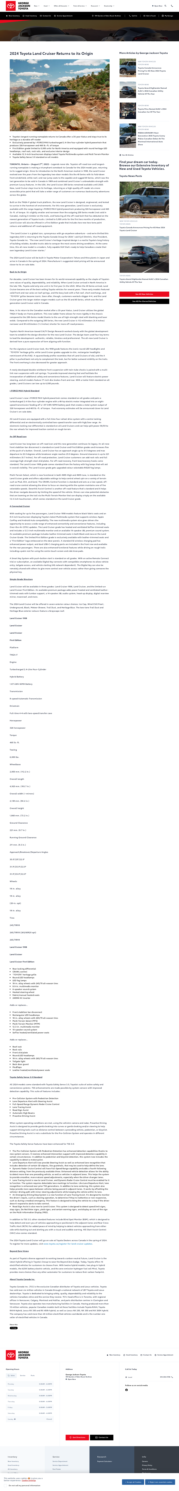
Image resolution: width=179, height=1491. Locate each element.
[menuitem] (37, 6)
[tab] (11, 1375)
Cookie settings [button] (29, 1480)
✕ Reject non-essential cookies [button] (160, 1482)
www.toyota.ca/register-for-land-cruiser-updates (67, 1243)
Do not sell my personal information (24, 1485)
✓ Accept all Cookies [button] (133, 1482)
